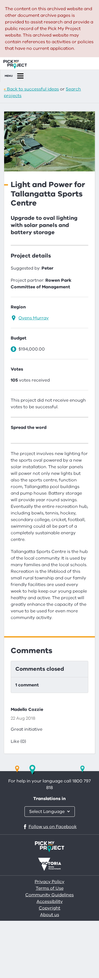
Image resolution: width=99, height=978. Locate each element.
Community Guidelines (49, 895)
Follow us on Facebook (53, 827)
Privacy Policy (49, 882)
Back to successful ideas (33, 89)
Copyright (49, 908)
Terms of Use (50, 888)
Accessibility (50, 901)
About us (49, 915)
